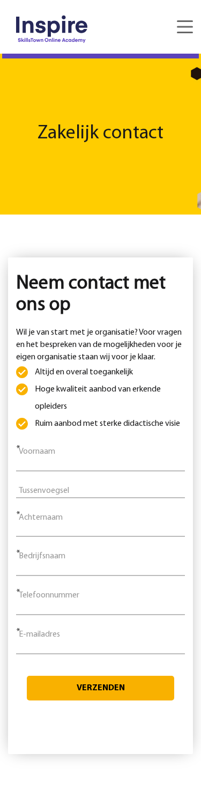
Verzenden (101, 688)
